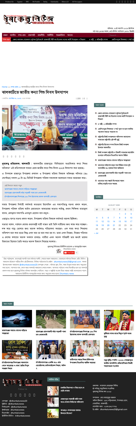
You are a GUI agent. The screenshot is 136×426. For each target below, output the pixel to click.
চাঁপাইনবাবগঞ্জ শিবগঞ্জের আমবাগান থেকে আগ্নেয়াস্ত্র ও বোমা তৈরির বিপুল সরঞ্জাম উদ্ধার (15, 365)
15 (120, 221)
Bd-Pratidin (36, 2)
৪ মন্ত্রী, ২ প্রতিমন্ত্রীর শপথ (98, 39)
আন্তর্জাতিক (60, 35)
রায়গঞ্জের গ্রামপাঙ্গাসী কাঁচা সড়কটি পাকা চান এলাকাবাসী (25, 193)
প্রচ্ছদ (5, 35)
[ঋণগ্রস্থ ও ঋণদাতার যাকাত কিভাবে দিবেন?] (53, 413)
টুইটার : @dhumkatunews (13, 404)
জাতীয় (13, 35)
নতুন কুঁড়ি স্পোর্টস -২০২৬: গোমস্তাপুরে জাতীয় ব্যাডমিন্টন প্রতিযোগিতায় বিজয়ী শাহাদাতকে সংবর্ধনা (118, 363)
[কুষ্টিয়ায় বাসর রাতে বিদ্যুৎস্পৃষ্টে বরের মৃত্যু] (119, 320)
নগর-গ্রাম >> (16, 87)
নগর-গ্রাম (22, 35)
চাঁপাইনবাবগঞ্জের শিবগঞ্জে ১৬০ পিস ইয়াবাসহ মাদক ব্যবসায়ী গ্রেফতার (30, 196)
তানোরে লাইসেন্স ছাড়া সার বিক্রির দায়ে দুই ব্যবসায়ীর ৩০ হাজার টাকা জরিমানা (114, 166)
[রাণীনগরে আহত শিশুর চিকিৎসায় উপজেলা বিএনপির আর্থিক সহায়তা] (85, 348)
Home (4, 87)
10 (131, 218)
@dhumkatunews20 (28, 265)
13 (108, 221)
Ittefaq (45, 2)
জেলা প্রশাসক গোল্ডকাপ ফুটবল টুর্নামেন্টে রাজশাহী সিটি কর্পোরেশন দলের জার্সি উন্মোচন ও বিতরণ (49, 39)
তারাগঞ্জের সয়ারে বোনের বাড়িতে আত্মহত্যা (21, 189)
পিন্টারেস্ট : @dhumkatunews (14, 407)
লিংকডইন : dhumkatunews (13, 413)
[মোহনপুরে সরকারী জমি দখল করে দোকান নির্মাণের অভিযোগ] (53, 402)
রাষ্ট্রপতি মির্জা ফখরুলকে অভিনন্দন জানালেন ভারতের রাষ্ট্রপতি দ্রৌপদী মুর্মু (114, 138)
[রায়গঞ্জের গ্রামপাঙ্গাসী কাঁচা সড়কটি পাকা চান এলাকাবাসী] (51, 319)
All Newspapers (77, 2)
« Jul (96, 233)
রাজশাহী (31, 35)
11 (97, 221)
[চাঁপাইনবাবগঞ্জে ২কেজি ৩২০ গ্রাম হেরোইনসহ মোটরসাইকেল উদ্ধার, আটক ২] (51, 349)
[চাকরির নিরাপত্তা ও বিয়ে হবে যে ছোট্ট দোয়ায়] (53, 390)
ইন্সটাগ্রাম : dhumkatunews (13, 410)
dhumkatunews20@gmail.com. (68, 261)
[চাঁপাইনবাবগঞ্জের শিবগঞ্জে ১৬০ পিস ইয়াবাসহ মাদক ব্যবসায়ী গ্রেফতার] (85, 319)
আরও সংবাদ (8, 304)
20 (108, 225)
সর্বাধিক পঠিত (53, 379)
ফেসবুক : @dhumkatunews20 (14, 401)
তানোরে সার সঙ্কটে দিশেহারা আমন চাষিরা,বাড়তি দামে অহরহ (111, 182)
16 (125, 221)
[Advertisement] (68, 61)
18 (97, 225)
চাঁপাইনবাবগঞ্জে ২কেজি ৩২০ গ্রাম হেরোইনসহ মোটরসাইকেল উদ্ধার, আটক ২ (51, 365)
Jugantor (19, 2)
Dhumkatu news (67, 273)
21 (114, 225)
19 (102, 225)
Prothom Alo (9, 2)
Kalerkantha (54, 2)
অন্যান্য (70, 35)
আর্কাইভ (98, 197)
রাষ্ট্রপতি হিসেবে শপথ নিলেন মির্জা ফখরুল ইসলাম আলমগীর (113, 146)
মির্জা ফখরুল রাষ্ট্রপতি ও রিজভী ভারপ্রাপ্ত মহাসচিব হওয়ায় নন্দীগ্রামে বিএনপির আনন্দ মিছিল (116, 154)
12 (102, 221)
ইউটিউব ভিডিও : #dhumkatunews (16, 416)
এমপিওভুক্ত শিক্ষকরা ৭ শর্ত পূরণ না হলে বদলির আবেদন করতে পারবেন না (115, 130)
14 (114, 221)
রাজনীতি (41, 35)
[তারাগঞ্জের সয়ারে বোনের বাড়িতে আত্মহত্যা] (17, 318)
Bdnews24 (65, 2)
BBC (27, 2)
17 (131, 221)
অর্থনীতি (50, 35)
